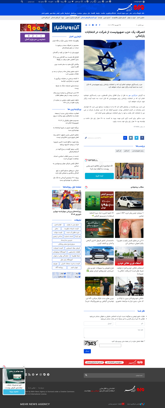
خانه (143, 13)
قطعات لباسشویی (74, 252)
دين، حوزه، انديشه (122, 13)
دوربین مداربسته (66, 240)
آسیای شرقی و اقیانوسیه (119, 18)
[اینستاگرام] (40, 375)
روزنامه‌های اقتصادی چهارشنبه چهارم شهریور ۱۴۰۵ (69, 213)
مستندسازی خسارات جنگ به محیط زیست (67, 87)
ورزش (84, 13)
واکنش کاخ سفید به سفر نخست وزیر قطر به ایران (66, 65)
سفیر (56, 228)
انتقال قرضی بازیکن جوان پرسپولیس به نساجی (66, 164)
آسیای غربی (106, 18)
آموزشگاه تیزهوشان (59, 252)
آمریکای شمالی (55, 18)
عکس (62, 13)
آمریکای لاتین (46, 18)
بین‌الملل (73, 13)
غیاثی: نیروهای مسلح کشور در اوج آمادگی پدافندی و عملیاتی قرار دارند (67, 171)
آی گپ (92, 2)
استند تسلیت (68, 236)
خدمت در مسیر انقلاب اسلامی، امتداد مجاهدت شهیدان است (66, 157)
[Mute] (121, 177)
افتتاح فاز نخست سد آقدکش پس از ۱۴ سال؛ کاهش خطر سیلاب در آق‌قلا (66, 58)
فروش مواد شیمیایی (73, 248)
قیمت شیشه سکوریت (71, 228)
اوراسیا (100, 18)
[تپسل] (86, 160)
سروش (100, 2)
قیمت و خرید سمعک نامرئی (70, 263)
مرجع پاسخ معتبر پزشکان (66, 244)
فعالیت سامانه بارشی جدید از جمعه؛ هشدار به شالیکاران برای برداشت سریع (66, 114)
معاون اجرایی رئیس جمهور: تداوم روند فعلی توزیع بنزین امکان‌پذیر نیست (66, 136)
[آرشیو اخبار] (25, 375)
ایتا (56, 2)
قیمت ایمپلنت (58, 248)
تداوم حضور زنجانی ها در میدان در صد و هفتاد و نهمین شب (65, 72)
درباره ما (41, 388)
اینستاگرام (78, 2)
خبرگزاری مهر (132, 95)
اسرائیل (126, 151)
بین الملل (140, 25)
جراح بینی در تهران (73, 224)
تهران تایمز (74, 267)
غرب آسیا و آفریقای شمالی (89, 18)
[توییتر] (37, 375)
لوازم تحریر (57, 224)
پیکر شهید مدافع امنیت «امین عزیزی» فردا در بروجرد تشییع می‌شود (66, 143)
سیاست (79, 13)
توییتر (69, 2)
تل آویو (118, 151)
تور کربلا (77, 236)
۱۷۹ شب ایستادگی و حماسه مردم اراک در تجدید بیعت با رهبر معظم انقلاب (66, 94)
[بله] (44, 375)
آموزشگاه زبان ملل (67, 259)
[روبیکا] (33, 375)
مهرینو (55, 263)
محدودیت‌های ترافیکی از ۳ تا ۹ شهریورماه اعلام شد (68, 121)
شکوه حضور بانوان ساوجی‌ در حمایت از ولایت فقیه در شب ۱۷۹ (66, 101)
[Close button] (24, 367)
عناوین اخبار (140, 18)
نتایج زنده (51, 2)
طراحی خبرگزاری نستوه (133, 404)
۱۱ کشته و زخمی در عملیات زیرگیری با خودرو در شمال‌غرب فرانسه (66, 79)
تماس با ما (31, 388)
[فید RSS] (29, 375)
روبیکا (62, 2)
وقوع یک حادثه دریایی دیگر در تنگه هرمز (65, 41)
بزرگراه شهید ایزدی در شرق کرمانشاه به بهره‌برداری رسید (66, 129)
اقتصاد (93, 13)
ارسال (87, 351)
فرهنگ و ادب (137, 13)
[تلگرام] (48, 375)
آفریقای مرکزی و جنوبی (72, 18)
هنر (130, 13)
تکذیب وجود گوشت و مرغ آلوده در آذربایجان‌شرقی (67, 150)
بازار (89, 13)
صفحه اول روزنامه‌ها (72, 187)
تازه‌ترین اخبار (75, 36)
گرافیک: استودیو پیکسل (115, 404)
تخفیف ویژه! (14, 391)
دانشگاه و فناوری (111, 13)
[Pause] (117, 177)
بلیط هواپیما (76, 256)
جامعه (98, 13)
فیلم (58, 13)
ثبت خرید (99, 176)
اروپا (62, 18)
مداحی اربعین (57, 236)
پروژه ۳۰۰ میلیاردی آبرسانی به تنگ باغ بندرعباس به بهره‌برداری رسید (66, 179)
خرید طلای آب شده (73, 232)
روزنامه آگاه (59, 267)
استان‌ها (67, 13)
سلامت (103, 13)
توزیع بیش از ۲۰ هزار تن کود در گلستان (66, 52)
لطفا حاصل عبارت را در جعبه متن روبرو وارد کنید (128, 341)
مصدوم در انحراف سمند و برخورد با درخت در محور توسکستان (67, 46)
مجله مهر (53, 13)
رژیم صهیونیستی (137, 151)
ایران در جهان (131, 18)
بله (85, 2)
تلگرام (107, 2)
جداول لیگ (41, 2)
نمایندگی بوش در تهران (60, 256)
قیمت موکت (58, 232)
